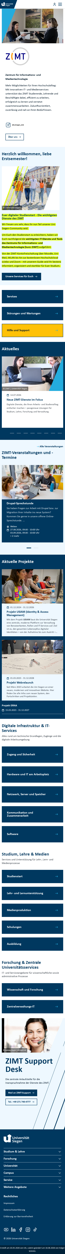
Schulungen (14, 927)
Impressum (9, 1203)
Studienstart (15, 876)
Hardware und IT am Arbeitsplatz (28, 774)
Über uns (12, 137)
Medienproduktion (19, 910)
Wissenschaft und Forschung (25, 989)
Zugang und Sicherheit (21, 754)
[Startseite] (16, 1138)
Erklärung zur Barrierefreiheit (18, 1216)
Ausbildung (14, 944)
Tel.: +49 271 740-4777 (19, 1102)
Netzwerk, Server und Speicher (26, 794)
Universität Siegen (20, 1238)
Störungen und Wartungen (24, 313)
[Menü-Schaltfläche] (54, 4)
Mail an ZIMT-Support (19, 1093)
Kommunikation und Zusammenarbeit (20, 814)
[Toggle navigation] (60, 4)
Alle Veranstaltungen (51, 446)
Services (12, 296)
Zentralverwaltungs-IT (21, 1006)
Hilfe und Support (18, 330)
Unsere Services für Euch (19, 276)
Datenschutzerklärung (14, 1210)
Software (12, 834)
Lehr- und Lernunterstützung (25, 893)
